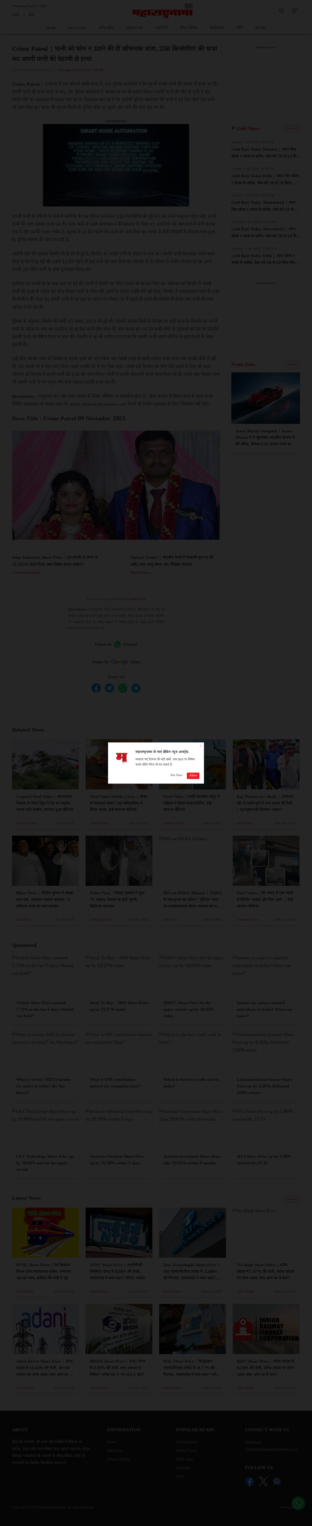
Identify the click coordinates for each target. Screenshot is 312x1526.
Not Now (176, 775)
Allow (193, 775)
